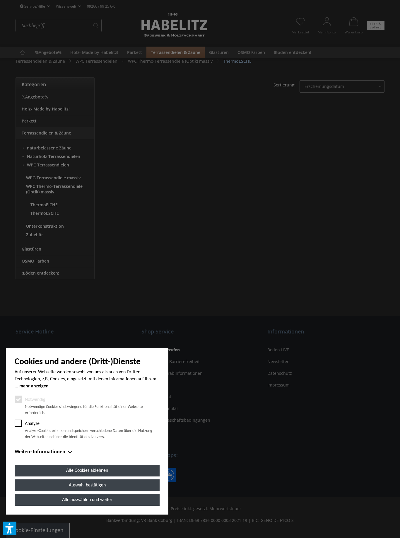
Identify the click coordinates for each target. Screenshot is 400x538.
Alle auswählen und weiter (87, 500)
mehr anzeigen (34, 386)
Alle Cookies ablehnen (87, 470)
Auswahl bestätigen (87, 485)
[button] (9, 528)
